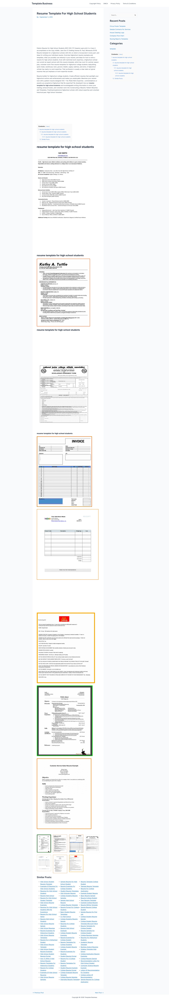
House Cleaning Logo (117, 32)
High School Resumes (47, 928)
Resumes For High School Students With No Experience (48, 909)
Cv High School (65, 916)
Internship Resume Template (69, 979)
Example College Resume (89, 903)
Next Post (99, 992)
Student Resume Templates (69, 891)
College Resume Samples (68, 977)
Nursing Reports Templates (119, 39)
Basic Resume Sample (88, 896)
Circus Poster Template (117, 26)
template (113, 49)
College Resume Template (69, 905)
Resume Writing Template (89, 905)
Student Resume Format (68, 956)
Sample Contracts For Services (120, 29)
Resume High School (47, 896)
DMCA (106, 3)
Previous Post (38, 992)
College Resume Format (68, 970)
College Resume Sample (89, 958)
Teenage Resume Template (90, 886)
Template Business (42, 3)
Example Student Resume (89, 893)
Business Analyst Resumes (89, 947)
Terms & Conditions (129, 3)
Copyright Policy (95, 3)
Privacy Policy (115, 3)
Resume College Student (89, 898)
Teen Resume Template (88, 900)
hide (47, 126)
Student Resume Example (68, 968)
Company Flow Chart (117, 36)
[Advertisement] (51, 33)
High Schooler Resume (68, 893)
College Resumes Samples (89, 935)
